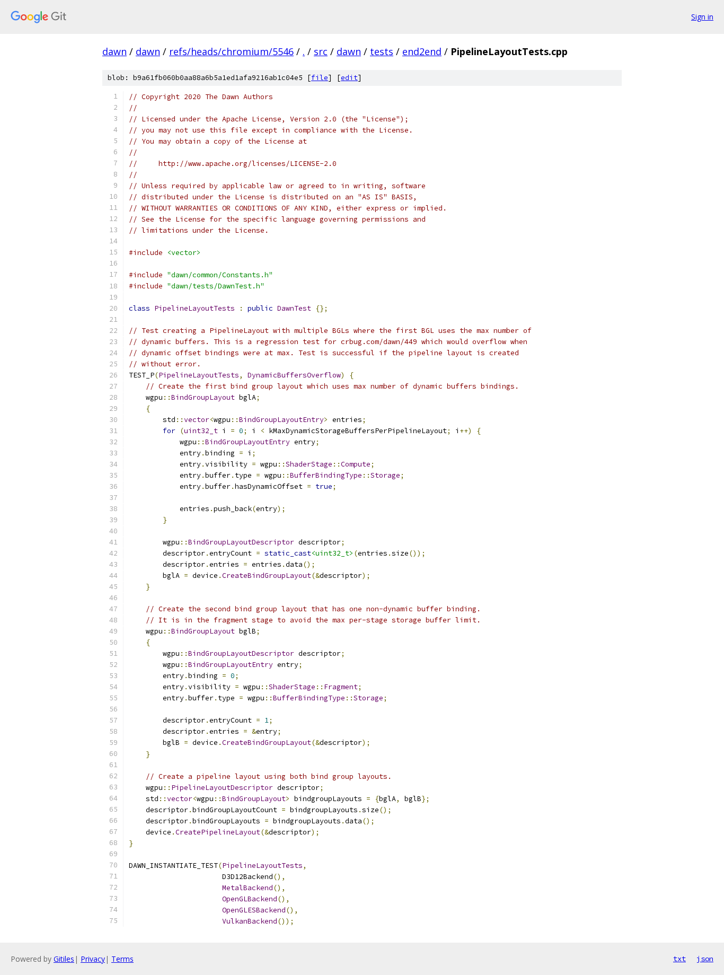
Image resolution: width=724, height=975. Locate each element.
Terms (122, 959)
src (321, 51)
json (704, 958)
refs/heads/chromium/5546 (231, 51)
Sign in (702, 17)
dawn (114, 51)
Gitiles (64, 959)
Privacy (93, 959)
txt (679, 958)
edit (349, 77)
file (319, 77)
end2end (422, 51)
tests (381, 51)
